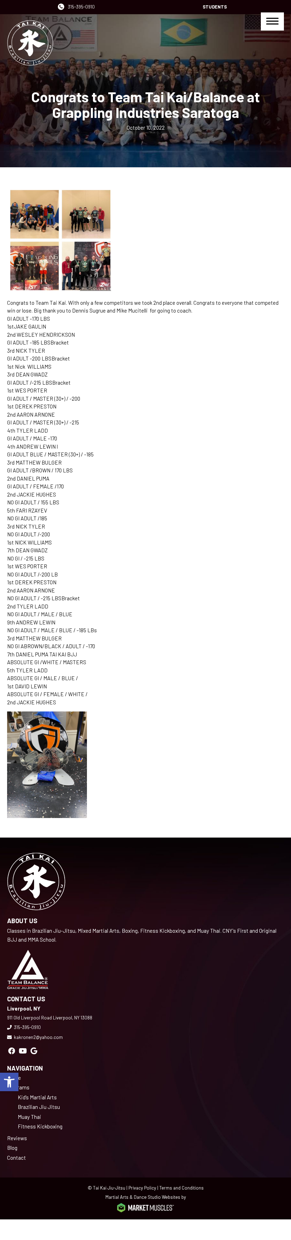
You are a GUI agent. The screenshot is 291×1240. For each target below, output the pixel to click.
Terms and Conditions (181, 1188)
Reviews (17, 1138)
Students (215, 7)
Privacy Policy (142, 1188)
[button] (9, 1082)
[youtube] (23, 1050)
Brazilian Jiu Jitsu (39, 1107)
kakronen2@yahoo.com (38, 1037)
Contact (16, 1157)
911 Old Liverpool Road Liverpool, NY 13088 (49, 1017)
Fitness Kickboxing (40, 1126)
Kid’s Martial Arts (37, 1097)
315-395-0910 (81, 7)
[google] (34, 1050)
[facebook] (11, 1050)
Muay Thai (29, 1117)
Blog (12, 1147)
